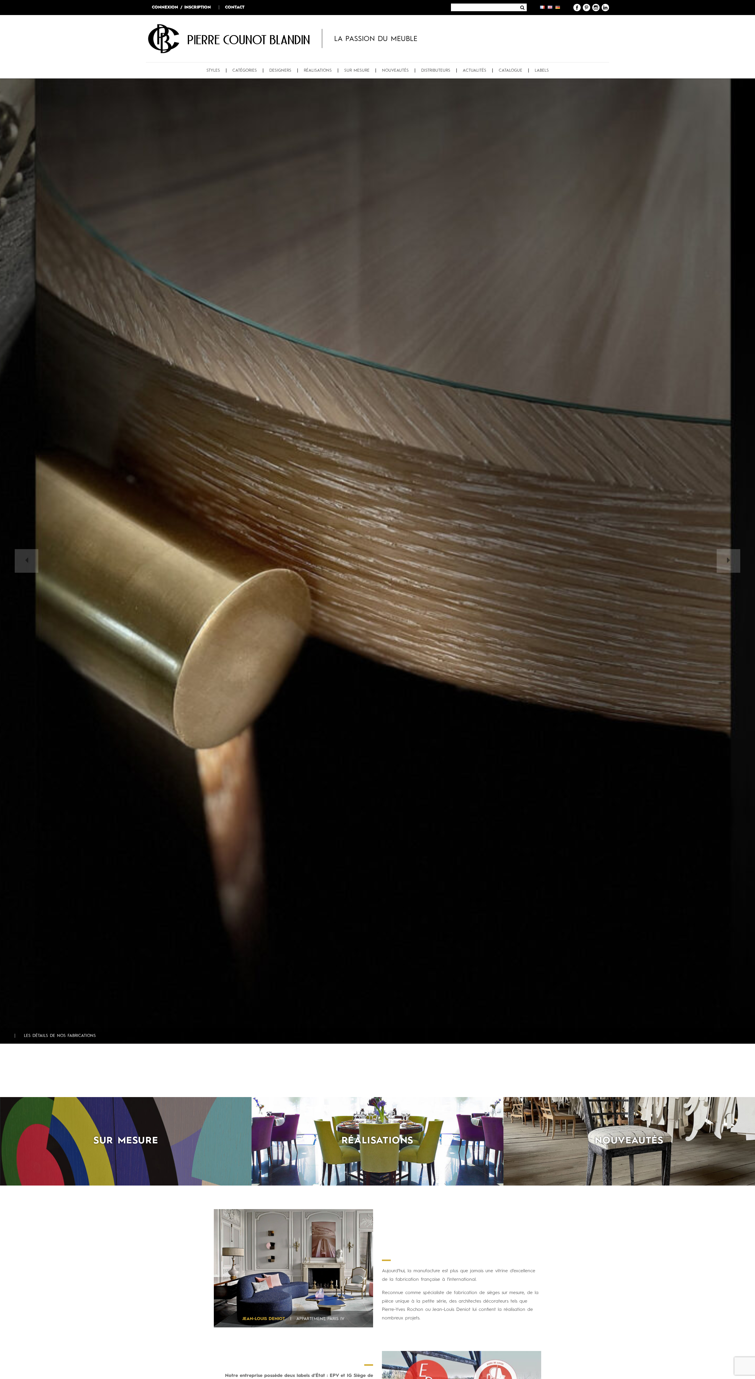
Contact (234, 7)
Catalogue (510, 70)
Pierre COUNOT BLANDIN (248, 39)
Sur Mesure (125, 1141)
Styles (213, 70)
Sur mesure (357, 70)
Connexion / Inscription (181, 7)
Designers (280, 70)
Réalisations (318, 70)
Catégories (244, 70)
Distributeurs (435, 70)
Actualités (474, 70)
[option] (377, 561)
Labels (542, 70)
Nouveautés (395, 70)
